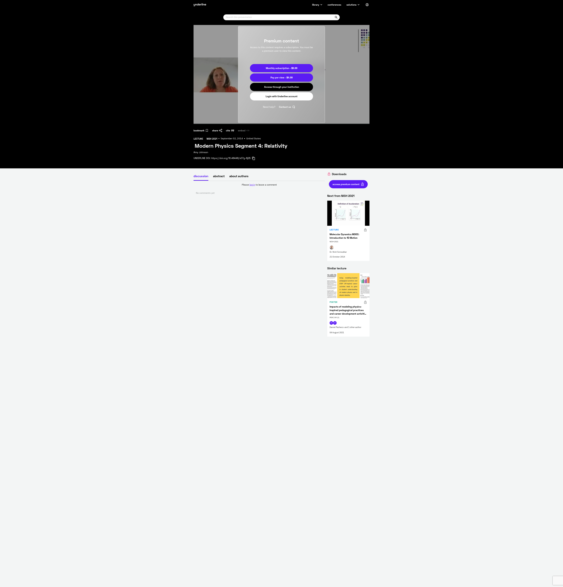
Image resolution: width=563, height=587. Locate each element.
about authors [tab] (239, 176)
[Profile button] (367, 4)
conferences (334, 4)
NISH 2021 (348, 195)
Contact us (285, 106)
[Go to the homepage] (200, 4)
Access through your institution (281, 86)
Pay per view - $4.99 (282, 77)
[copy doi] (255, 158)
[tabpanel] (259, 189)
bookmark (199, 130)
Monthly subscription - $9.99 (281, 68)
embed (241, 130)
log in (252, 185)
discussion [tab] (201, 176)
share (215, 130)
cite (228, 130)
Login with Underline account (281, 96)
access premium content (346, 184)
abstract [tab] (219, 176)
